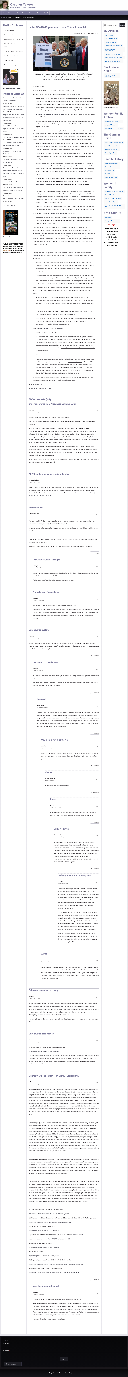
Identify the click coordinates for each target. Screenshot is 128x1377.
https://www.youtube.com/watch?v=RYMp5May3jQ (44, 1230)
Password (6, 1351)
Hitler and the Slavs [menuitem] (111, 177)
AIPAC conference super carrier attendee (49, 473)
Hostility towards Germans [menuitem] (112, 142)
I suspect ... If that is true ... (46, 662)
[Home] (4, 5)
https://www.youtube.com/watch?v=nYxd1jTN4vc (44, 1256)
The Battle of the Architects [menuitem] (109, 76)
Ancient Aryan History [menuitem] (111, 163)
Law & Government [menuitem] (110, 146)
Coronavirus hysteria (39, 629)
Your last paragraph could (46, 1285)
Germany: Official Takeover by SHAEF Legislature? (54, 1075)
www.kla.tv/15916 (78, 1235)
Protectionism (36, 507)
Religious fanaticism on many (43, 990)
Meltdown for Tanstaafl (10, 182)
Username (6, 1343)
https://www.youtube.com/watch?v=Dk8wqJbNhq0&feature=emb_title (50, 1222)
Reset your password (12, 1364)
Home (3, 17)
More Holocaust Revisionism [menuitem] (109, 50)
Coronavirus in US (38, 384)
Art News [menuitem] (108, 217)
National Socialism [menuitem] (110, 149)
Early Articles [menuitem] (109, 35)
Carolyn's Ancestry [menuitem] (110, 221)
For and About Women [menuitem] (112, 195)
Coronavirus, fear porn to (41, 1033)
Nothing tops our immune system (74, 875)
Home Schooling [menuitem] (109, 202)
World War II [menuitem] (108, 174)
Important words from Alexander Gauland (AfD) (52, 403)
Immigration (42, 389)
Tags (30, 384)
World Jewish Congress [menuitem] (112, 54)
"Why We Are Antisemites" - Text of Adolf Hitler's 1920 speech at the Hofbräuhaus (13, 117)
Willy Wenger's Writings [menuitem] (112, 121)
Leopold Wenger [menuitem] (109, 125)
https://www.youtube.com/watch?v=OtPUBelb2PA (44, 1051)
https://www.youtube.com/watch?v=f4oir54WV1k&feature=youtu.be (49, 1214)
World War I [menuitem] (108, 170)
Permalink (64, 411)
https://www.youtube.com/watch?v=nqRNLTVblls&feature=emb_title (50, 1239)
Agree (44, 953)
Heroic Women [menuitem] (109, 42)
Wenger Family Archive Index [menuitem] (114, 128)
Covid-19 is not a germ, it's (54, 739)
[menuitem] (4, 13)
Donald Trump (33, 389)
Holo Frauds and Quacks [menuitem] (112, 46)
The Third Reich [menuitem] (109, 39)
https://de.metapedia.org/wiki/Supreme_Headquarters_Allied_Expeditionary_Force (54, 1272)
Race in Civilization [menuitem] (110, 167)
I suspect (41, 698)
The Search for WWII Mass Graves (13, 137)
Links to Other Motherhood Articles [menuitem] (113, 206)
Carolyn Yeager (21, 4)
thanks (53, 799)
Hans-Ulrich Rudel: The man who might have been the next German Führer (13, 128)
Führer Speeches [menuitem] (110, 153)
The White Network (9, 206)
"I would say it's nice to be (46, 591)
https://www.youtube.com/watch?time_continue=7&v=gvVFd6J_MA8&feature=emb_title (56, 1264)
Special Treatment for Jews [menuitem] (113, 58)
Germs (48, 772)
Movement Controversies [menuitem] (112, 61)
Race (49, 389)
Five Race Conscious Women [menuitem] (114, 191)
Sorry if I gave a (61, 828)
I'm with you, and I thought (46, 559)
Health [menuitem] (107, 198)
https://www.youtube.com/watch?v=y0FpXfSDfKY (44, 1247)
